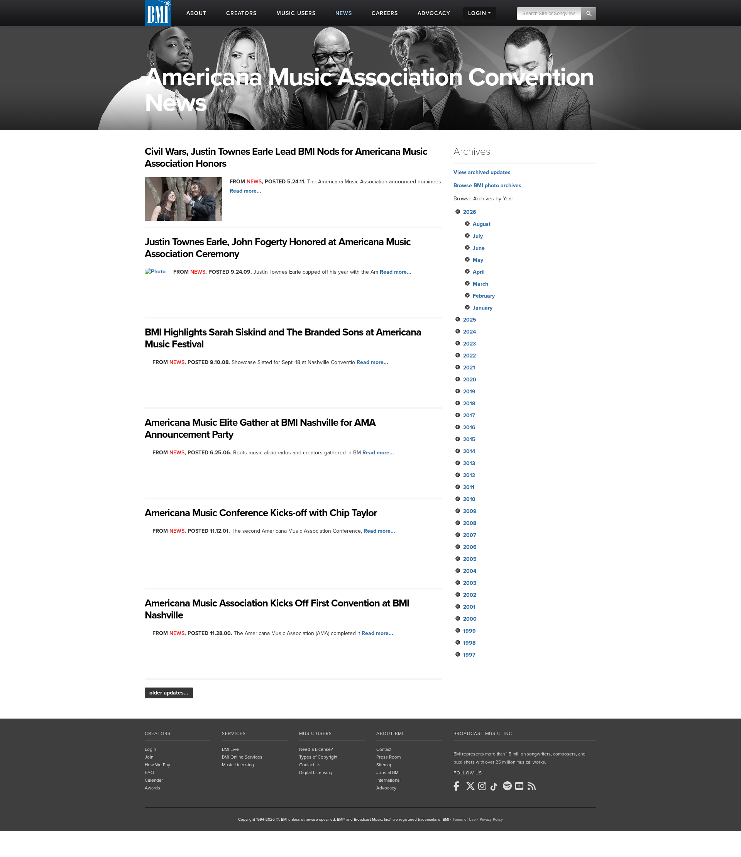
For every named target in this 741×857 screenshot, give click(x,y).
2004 (469, 571)
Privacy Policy (491, 819)
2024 (469, 332)
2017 (469, 415)
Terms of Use (464, 819)
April (479, 272)
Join (149, 757)
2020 (469, 379)
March (480, 284)
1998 (469, 643)
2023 (469, 343)
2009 (470, 511)
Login (150, 749)
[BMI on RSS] (533, 786)
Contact (383, 749)
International (388, 780)
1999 (469, 631)
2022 (469, 355)
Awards (152, 788)
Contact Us (310, 764)
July (478, 236)
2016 (469, 427)
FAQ (149, 772)
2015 (469, 439)
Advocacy (386, 788)
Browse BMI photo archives (487, 185)
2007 (469, 535)
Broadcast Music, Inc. (483, 733)
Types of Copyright (318, 757)
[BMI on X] (471, 786)
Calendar (154, 780)
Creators (158, 733)
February (484, 296)
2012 (469, 475)
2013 (469, 463)
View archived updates (482, 172)
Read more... (245, 191)
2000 (470, 619)
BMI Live (230, 749)
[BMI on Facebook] (458, 786)
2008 (469, 523)
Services (234, 733)
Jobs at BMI (387, 772)
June (479, 248)
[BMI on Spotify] (508, 786)
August (482, 224)
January (482, 308)
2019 (469, 391)
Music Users (315, 733)
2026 (469, 212)
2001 (469, 607)
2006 (470, 547)
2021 (469, 367)
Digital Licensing (315, 772)
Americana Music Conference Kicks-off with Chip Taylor (261, 513)
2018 (469, 403)
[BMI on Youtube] (520, 786)
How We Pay (157, 764)
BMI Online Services (242, 757)
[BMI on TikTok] (496, 786)
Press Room (388, 757)
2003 (469, 583)
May (478, 260)
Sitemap (384, 764)
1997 (469, 655)
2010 (469, 499)
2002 (469, 595)
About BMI (389, 733)
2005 (470, 559)
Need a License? (316, 749)
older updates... (168, 692)
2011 (468, 487)
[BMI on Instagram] (483, 786)
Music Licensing (238, 764)
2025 (469, 320)
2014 (469, 451)
